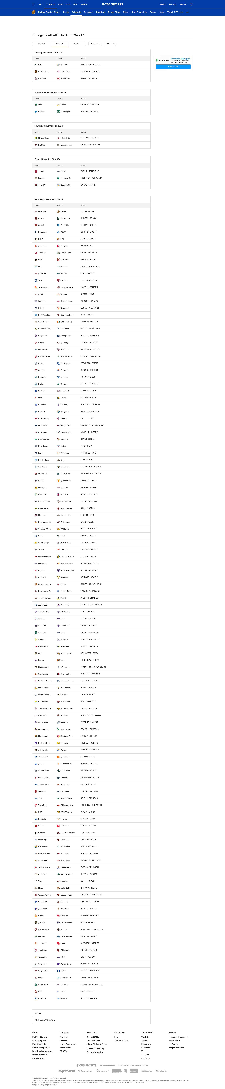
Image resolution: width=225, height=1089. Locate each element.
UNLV (43, 185)
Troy (40, 881)
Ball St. (63, 584)
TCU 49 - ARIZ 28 (88, 619)
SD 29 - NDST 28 (88, 508)
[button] (187, 12)
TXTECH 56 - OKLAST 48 (91, 805)
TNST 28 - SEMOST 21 (90, 867)
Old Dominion (66, 936)
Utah (63, 943)
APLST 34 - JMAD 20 (89, 598)
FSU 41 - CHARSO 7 (89, 501)
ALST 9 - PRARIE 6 (88, 688)
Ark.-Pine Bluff (67, 708)
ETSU (40, 239)
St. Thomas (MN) (67, 570)
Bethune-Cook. (67, 736)
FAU (62, 632)
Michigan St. (66, 178)
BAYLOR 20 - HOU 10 (90, 915)
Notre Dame (67, 922)
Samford (64, 722)
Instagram (146, 1044)
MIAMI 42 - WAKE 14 (89, 322)
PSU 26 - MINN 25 (88, 784)
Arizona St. (67, 764)
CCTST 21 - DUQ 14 (88, 232)
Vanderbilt (42, 957)
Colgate (41, 370)
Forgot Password (176, 1047)
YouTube (145, 1037)
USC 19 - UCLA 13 (88, 991)
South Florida (66, 798)
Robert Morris (66, 301)
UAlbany (64, 405)
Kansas (63, 750)
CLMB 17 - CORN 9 (88, 225)
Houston (64, 916)
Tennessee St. (66, 867)
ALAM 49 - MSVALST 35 (91, 356)
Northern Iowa (67, 563)
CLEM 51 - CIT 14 (87, 757)
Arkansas (64, 853)
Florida (64, 273)
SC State (64, 494)
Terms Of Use (93, 1037)
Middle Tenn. (66, 591)
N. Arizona (65, 646)
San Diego (42, 467)
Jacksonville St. (67, 287)
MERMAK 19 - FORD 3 (90, 349)
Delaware (42, 377)
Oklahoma (65, 950)
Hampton (42, 405)
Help (116, 1037)
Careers (63, 1040)
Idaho (40, 888)
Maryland (64, 260)
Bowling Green (44, 584)
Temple (41, 171)
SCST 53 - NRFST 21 (89, 494)
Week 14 (76, 44)
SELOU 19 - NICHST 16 (90, 138)
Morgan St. (65, 412)
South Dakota (66, 508)
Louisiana (64, 881)
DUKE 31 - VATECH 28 (90, 971)
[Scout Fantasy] (147, 1071)
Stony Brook (66, 425)
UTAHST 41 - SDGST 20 (90, 777)
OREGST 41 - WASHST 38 (91, 895)
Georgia (66, 342)
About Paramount (68, 1044)
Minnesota (65, 784)
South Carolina (69, 833)
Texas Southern (44, 708)
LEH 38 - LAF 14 (87, 211)
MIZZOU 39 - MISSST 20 (91, 860)
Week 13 (59, 44)
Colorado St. (43, 985)
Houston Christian (68, 681)
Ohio (40, 105)
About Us (64, 1037)
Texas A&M (44, 929)
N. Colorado (43, 847)
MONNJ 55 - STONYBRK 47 (92, 425)
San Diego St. (43, 777)
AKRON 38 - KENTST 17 (91, 64)
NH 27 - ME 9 (86, 446)
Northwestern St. (45, 681)
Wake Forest (43, 322)
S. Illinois (64, 487)
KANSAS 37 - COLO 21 (90, 750)
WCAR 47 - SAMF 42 (89, 722)
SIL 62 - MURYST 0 (89, 487)
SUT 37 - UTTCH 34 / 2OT (91, 715)
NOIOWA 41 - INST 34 (90, 563)
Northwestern (44, 743)
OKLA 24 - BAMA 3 (89, 950)
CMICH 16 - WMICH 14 (90, 71)
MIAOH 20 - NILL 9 (89, 78)
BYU (42, 764)
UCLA (63, 992)
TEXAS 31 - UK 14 (88, 819)
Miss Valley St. (66, 356)
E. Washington (44, 646)
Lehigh (63, 211)
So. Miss (64, 695)
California (65, 791)
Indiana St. (42, 563)
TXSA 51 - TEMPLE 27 (90, 171)
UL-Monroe (43, 674)
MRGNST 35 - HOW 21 (90, 411)
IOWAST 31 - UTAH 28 (90, 943)
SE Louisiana (43, 138)
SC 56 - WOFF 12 (88, 833)
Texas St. (64, 902)
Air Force (42, 998)
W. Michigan (43, 71)
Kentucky (42, 819)
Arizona (41, 619)
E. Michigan (65, 111)
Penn (40, 453)
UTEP (40, 481)
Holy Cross (42, 336)
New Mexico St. (44, 591)
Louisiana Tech (44, 853)
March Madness (39, 1054)
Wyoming (65, 909)
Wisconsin (42, 826)
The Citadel (43, 757)
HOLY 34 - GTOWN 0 (90, 335)
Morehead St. (66, 467)
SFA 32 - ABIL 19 (87, 612)
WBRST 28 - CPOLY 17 (90, 639)
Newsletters (174, 1040)
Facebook (145, 1047)
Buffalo (41, 111)
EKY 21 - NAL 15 (87, 522)
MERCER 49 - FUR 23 (90, 660)
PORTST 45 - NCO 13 (89, 846)
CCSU (63, 232)
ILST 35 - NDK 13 (88, 439)
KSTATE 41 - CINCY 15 (90, 964)
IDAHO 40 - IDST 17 (89, 888)
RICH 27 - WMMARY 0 (90, 329)
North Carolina (44, 315)
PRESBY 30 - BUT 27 (89, 363)
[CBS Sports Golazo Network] (133, 1065)
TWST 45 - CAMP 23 (89, 549)
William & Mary (44, 329)
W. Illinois (65, 529)
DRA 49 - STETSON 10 (90, 384)
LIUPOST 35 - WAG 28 (90, 266)
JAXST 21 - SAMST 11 (89, 287)
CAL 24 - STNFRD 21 (89, 791)
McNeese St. (66, 978)
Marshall (41, 936)
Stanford (41, 791)
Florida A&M (43, 736)
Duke (63, 971)
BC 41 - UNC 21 (87, 315)
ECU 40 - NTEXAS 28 (90, 729)
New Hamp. (43, 446)
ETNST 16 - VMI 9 (88, 239)
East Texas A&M (67, 557)
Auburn (64, 929)
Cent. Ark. (42, 626)
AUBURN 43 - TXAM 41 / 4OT (93, 929)
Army (42, 922)
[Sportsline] (85, 1070)
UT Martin (65, 667)
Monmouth (42, 425)
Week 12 (41, 44)
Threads (145, 1054)
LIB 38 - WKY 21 (87, 418)
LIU (39, 267)
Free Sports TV (39, 1044)
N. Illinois (42, 78)
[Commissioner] (119, 1070)
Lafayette (42, 211)
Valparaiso (65, 577)
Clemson (66, 757)
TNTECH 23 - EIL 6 (88, 391)
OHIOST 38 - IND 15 (89, 253)
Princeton (65, 453)
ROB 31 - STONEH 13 (89, 301)
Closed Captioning (95, 1048)
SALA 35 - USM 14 (88, 694)
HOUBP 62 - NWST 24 (90, 681)
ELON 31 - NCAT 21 (88, 398)
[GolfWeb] (161, 1071)
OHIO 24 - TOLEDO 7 (90, 105)
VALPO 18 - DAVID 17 (89, 577)
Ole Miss (43, 273)
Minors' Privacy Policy (97, 1044)
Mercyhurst (65, 474)
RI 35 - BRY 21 (86, 460)
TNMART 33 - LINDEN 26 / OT (93, 667)
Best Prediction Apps (42, 1051)
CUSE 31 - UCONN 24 (90, 308)
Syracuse (64, 308)
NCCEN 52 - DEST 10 (89, 432)
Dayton (41, 570)
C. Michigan (65, 71)
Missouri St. (65, 702)
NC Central (42, 432)
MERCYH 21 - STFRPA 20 (91, 474)
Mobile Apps (38, 1058)
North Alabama (44, 522)
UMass (41, 342)
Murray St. (42, 487)
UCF (40, 812)
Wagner (64, 267)
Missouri (44, 860)
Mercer (64, 660)
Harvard (64, 280)
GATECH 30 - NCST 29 (90, 145)
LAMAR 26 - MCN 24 (89, 978)
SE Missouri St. (44, 867)
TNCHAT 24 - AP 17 (88, 543)
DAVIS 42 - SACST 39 (89, 874)
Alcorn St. (65, 605)
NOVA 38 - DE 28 (88, 377)
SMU (42, 294)
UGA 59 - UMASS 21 (89, 342)
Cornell (41, 225)
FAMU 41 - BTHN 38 (89, 736)
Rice (40, 536)
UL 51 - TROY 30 (87, 881)
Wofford (41, 833)
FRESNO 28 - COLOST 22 (91, 984)
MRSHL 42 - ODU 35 (89, 936)
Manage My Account (178, 1037)
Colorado (44, 750)
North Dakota (43, 439)
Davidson (42, 577)
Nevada (64, 998)
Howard (41, 412)
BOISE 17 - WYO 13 (88, 909)
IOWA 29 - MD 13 (88, 259)
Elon (40, 398)
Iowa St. (43, 943)
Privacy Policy (93, 1040)
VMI (62, 239)
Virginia (64, 294)
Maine (63, 446)
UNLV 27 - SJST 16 (88, 185)
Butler (40, 363)
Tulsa (40, 798)
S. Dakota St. (43, 702)
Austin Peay (65, 543)
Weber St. (65, 639)
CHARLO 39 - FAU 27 (90, 632)
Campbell (65, 550)
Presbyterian (66, 363)
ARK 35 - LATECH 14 (89, 853)
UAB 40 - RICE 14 (88, 536)
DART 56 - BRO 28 (88, 218)
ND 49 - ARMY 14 (88, 922)
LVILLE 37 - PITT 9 (88, 839)
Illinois (43, 246)
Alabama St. (65, 688)
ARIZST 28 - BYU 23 (89, 764)
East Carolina (43, 729)
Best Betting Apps (41, 1047)
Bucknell (64, 370)
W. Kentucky (43, 418)
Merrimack (42, 349)
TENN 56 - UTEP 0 (88, 480)
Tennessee (66, 481)
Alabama (43, 950)
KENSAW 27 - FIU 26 (89, 653)
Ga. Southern (43, 771)
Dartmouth (65, 218)
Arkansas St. (65, 674)
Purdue (41, 178)
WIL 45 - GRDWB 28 (89, 529)
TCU (62, 619)
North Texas (65, 729)
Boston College (67, 315)
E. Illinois (42, 391)
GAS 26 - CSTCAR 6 (89, 770)
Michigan (64, 743)
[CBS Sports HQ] (107, 1065)
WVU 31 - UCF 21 (88, 812)
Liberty (64, 418)
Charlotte (42, 632)
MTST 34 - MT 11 (87, 515)
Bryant (63, 460)
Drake (40, 384)
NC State (42, 145)
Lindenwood (43, 667)
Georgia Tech (66, 145)
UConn (41, 308)
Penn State (44, 784)
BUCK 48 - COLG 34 (89, 370)
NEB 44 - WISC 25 (88, 826)
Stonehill (42, 301)
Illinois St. (65, 439)
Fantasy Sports (39, 1040)
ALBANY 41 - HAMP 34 (90, 404)
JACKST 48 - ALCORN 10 (91, 605)
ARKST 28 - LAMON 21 (90, 674)
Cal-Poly (41, 639)
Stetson (64, 384)
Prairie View (43, 688)
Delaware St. (66, 432)
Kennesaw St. (66, 653)
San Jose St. (65, 185)
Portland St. (65, 847)
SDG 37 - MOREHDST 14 (91, 467)
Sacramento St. (67, 874)
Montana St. (65, 515)
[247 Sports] (66, 1070)
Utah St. (64, 777)
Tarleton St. (65, 626)
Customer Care (121, 1040)
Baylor (40, 916)
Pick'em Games (39, 1037)
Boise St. (43, 909)
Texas (64, 819)
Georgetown (66, 336)
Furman (41, 660)
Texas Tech (42, 805)
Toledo (63, 105)
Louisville (65, 840)
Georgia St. (42, 902)
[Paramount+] (102, 1070)
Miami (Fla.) (67, 322)
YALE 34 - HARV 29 (89, 280)
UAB (63, 536)
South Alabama (44, 695)
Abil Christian (43, 612)
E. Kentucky (65, 522)
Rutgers (64, 246)
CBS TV (63, 1051)
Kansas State (66, 964)
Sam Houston (43, 287)
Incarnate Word (44, 557)
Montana (41, 515)
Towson (41, 550)
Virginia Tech (43, 971)
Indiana (43, 253)
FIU (39, 653)
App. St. (64, 598)
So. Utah (64, 715)
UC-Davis (42, 874)
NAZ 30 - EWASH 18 (89, 646)
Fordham (64, 349)
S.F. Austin (65, 612)
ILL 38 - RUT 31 (87, 246)
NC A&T (64, 398)
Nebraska (64, 826)
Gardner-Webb (44, 529)
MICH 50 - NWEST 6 (89, 743)
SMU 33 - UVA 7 (87, 294)
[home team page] (36, 64)
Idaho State (65, 888)
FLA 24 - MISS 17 (87, 273)
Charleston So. (44, 501)
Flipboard (146, 1058)
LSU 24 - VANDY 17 (88, 957)
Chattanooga (43, 543)
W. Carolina (43, 722)
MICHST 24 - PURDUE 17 (91, 178)
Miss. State (65, 860)
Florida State (66, 501)
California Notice (95, 1052)
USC (40, 992)
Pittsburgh (42, 840)
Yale (40, 280)
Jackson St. (42, 605)
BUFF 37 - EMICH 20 (89, 111)
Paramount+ (65, 1047)
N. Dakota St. (43, 508)
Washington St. (44, 895)
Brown (41, 218)
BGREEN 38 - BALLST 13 (91, 584)
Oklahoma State (67, 805)
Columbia (65, 225)
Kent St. (64, 64)
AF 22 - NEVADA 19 (89, 998)
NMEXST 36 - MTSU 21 (90, 591)
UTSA (63, 171)
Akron (40, 64)
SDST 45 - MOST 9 (88, 701)
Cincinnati (42, 964)
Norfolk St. (42, 494)
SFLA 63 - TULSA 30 (89, 798)
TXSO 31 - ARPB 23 (89, 708)
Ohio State (66, 253)
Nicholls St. (65, 138)
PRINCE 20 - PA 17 (88, 453)
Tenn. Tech (65, 391)
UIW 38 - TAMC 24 (88, 556)
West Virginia (66, 812)
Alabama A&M (44, 356)
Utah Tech (42, 715)
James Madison (44, 598)
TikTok (144, 1040)
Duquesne (42, 232)
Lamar (40, 978)
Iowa (40, 260)
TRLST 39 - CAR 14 (88, 625)
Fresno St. (65, 985)
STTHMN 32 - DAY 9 (89, 570)
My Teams (173, 1044)
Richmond (65, 329)
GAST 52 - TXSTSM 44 (90, 902)
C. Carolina (65, 771)
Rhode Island (43, 460)
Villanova (64, 377)
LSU (62, 957)
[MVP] (134, 1070)
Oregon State (66, 895)
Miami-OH (65, 78)
